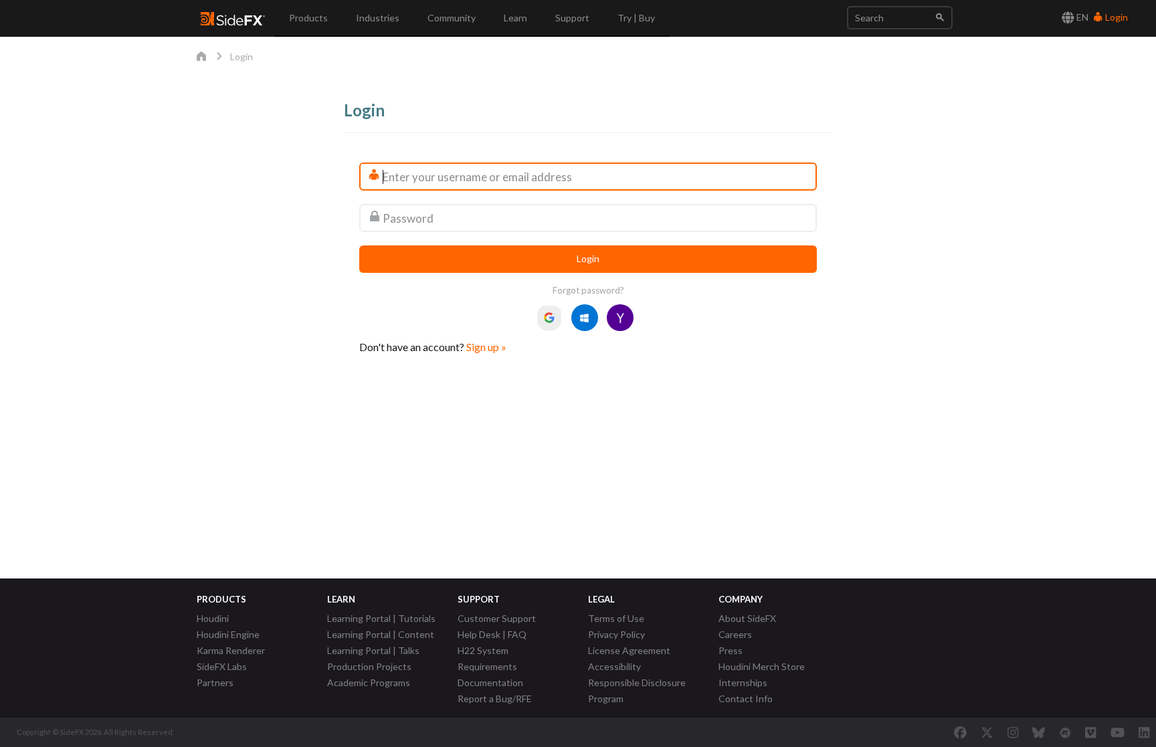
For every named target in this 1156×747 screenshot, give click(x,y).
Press (730, 650)
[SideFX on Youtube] (1118, 732)
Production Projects (369, 666)
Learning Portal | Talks (373, 650)
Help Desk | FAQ (492, 634)
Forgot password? (588, 290)
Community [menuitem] (451, 17)
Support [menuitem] (572, 17)
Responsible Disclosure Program (637, 690)
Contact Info (745, 698)
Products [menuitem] (308, 17)
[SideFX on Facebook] (960, 732)
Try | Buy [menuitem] (636, 17)
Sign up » (486, 346)
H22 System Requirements (487, 658)
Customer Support (497, 618)
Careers (735, 634)
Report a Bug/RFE (495, 698)
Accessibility (614, 666)
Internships (742, 682)
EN (1081, 17)
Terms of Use (616, 618)
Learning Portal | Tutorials (381, 618)
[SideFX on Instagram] (1012, 732)
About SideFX (747, 618)
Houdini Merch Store (761, 666)
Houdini (213, 618)
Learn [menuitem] (515, 17)
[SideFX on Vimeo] (1090, 732)
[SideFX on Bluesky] (1038, 732)
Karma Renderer (231, 650)
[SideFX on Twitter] (987, 732)
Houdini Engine (228, 634)
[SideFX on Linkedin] (1144, 732)
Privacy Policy (616, 634)
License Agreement (629, 650)
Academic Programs (368, 682)
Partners (215, 682)
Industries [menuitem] (377, 17)
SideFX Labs (222, 666)
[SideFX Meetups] (1065, 732)
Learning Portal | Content (380, 634)
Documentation (490, 682)
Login (1115, 17)
